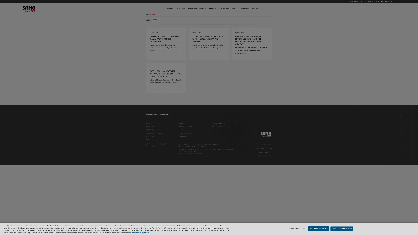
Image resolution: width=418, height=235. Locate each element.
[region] (209, 229)
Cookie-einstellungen (298, 228)
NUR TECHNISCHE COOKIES (318, 228)
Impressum (145, 233)
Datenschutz (136, 233)
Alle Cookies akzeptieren (342, 228)
